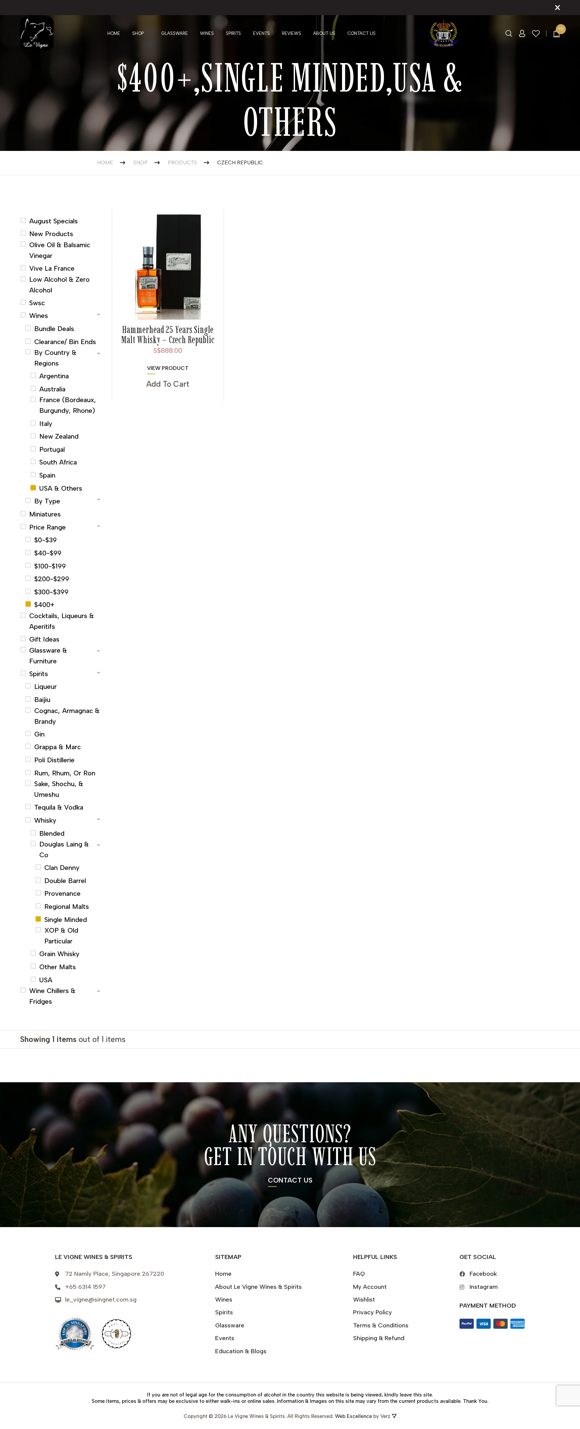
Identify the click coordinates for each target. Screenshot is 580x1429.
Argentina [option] (54, 376)
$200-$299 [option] (51, 579)
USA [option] (45, 980)
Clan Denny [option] (62, 868)
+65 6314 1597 (85, 1286)
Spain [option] (47, 475)
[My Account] (522, 33)
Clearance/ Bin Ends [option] (65, 342)
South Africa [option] (58, 462)
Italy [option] (45, 424)
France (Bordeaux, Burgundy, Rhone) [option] (67, 405)
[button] (61, 314)
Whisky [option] (45, 820)
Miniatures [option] (45, 514)
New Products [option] (51, 234)
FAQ (359, 1273)
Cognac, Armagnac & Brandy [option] (67, 716)
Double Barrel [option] (65, 881)
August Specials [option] (53, 221)
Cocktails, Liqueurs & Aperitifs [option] (61, 621)
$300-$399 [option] (51, 592)
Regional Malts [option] (66, 906)
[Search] (508, 33)
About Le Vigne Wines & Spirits (258, 1286)
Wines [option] (38, 316)
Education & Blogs (241, 1351)
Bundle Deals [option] (54, 329)
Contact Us (361, 33)
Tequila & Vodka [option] (58, 807)
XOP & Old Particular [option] (61, 935)
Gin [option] (39, 734)
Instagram (484, 1286)
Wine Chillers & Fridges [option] (52, 996)
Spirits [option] (38, 674)
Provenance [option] (62, 893)
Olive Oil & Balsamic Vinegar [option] (59, 250)
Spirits (233, 33)
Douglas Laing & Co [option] (64, 849)
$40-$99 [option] (47, 553)
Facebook (483, 1273)
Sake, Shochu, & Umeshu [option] (58, 789)
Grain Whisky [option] (59, 954)
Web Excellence (353, 1416)
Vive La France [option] (52, 268)
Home (113, 33)
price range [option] (47, 527)
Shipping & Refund (378, 1338)
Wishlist (364, 1299)
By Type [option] (47, 501)
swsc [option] (37, 303)
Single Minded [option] (65, 920)
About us (324, 33)
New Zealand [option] (59, 436)
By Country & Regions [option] (55, 357)
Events (261, 33)
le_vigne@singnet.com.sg (101, 1299)
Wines (207, 33)
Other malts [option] (57, 967)
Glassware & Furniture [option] (48, 655)
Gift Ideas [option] (44, 639)
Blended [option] (51, 833)
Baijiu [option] (42, 700)
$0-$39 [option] (45, 540)
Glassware (174, 33)
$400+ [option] (44, 605)
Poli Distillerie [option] (54, 760)
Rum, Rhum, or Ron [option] (64, 773)
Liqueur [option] (45, 686)
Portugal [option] (52, 449)
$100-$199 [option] (50, 566)
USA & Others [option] (60, 488)
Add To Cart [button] (167, 384)
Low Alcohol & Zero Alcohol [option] (59, 284)
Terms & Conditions (380, 1325)
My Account (370, 1286)
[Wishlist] (536, 33)
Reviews (291, 33)
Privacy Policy (372, 1312)
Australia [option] (52, 389)
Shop (138, 33)
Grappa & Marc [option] (57, 747)
